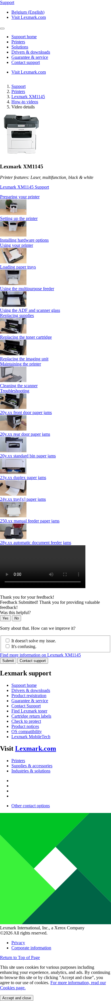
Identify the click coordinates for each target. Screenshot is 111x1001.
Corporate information (31, 947)
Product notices (25, 726)
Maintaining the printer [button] (20, 364)
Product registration (28, 695)
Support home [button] (24, 36)
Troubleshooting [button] (14, 390)
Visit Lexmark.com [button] (28, 17)
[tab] (55, 196)
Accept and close (16, 998)
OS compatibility (26, 731)
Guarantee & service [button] (29, 57)
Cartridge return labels (31, 716)
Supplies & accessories (31, 765)
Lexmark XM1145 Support (24, 187)
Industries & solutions (30, 770)
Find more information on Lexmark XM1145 (40, 655)
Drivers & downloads (30, 690)
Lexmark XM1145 (28, 96)
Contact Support (26, 705)
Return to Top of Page (20, 957)
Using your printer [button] (16, 245)
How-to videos (24, 101)
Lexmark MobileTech (30, 736)
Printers (18, 91)
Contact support (33, 661)
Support (18, 86)
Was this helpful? (15, 612)
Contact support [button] (25, 62)
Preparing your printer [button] (20, 196)
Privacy (18, 942)
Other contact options (30, 805)
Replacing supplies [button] (17, 315)
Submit (8, 661)
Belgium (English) (27, 12)
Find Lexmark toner (29, 711)
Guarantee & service (29, 700)
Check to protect (26, 721)
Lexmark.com (35, 748)
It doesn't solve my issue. (33, 640)
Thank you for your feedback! (27, 597)
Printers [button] (18, 41)
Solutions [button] (19, 47)
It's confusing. (23, 646)
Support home (24, 685)
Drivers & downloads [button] (30, 52)
